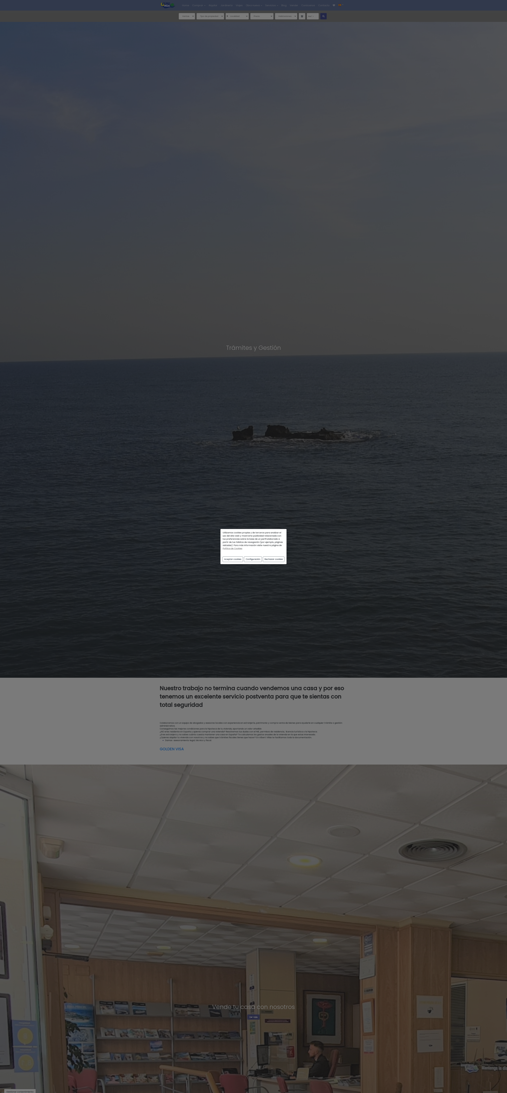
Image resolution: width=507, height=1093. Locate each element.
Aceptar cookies (232, 559)
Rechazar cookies (273, 559)
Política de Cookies (232, 548)
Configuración (253, 559)
